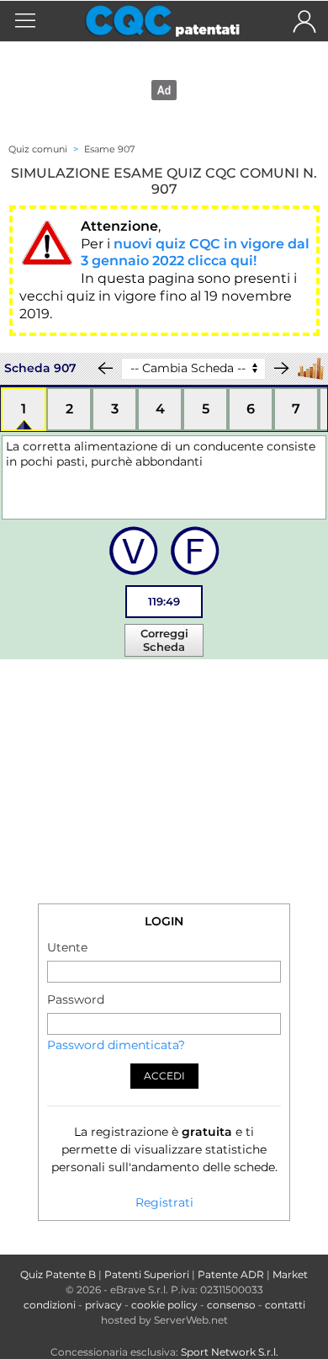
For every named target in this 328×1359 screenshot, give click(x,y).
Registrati (164, 1202)
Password (75, 999)
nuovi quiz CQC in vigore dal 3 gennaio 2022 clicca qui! (195, 252)
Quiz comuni (37, 149)
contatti (285, 1304)
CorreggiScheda (164, 639)
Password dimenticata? (116, 1045)
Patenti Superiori (146, 1274)
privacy (103, 1304)
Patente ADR (231, 1274)
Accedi (164, 1075)
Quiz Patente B (58, 1274)
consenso (231, 1304)
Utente (67, 947)
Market (290, 1274)
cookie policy (164, 1304)
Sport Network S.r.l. (229, 1352)
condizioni (50, 1304)
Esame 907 (109, 149)
